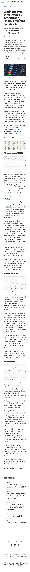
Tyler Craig (7, 36)
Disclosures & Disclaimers (13, 552)
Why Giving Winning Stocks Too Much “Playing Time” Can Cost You (15, 496)
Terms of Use (23, 556)
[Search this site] (27, 1)
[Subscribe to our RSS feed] (18, 545)
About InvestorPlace (7, 549)
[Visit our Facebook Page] (11, 545)
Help (26, 549)
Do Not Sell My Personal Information (18, 554)
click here (15, 463)
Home (5, 6)
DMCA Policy (15, 558)
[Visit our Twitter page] (15, 545)
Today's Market (11, 6)
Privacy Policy (23, 552)
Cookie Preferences (14, 556)
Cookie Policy (6, 556)
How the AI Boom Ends (14, 516)
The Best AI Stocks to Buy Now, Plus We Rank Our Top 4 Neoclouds (15, 507)
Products (15, 549)
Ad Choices (5, 554)
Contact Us (21, 549)
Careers (4, 552)
